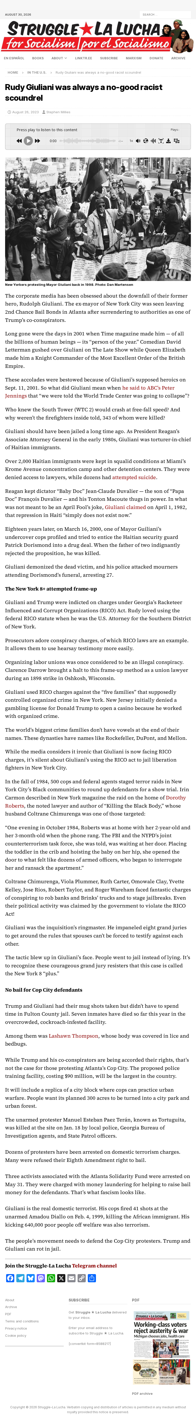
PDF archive (142, 1393)
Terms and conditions (22, 1321)
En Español (14, 58)
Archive (178, 58)
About (57, 58)
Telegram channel (94, 1265)
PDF (8, 1314)
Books (38, 58)
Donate (156, 58)
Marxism (134, 58)
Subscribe (109, 58)
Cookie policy (15, 1335)
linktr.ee (83, 58)
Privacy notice (16, 1328)
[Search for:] (165, 14)
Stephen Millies (58, 112)
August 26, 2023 (25, 112)
